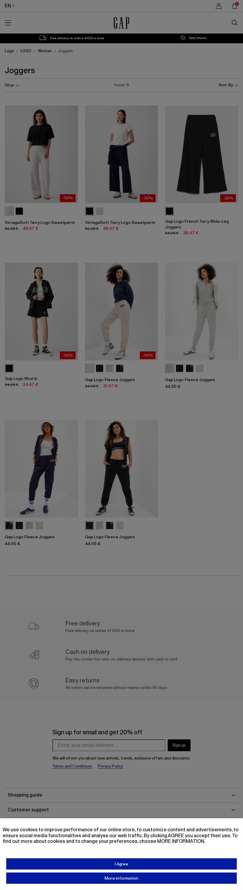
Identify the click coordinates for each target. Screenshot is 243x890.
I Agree (121, 864)
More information (121, 878)
